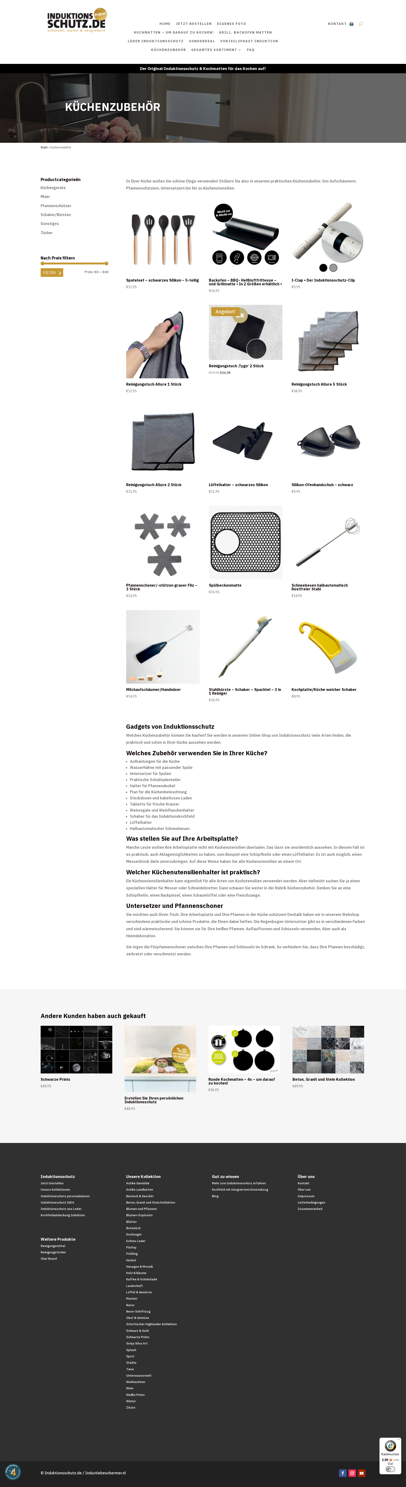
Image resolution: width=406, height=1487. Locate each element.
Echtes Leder (135, 1241)
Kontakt (337, 24)
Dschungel (133, 1234)
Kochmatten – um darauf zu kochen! (174, 32)
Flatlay (131, 1247)
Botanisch (133, 1228)
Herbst (131, 1260)
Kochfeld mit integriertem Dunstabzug (240, 1190)
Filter (49, 272)
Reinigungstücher (53, 1252)
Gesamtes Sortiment (214, 50)
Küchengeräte (53, 187)
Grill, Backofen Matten (245, 32)
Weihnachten (135, 1382)
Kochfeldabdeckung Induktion (63, 1215)
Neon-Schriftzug (138, 1311)
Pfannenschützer (56, 205)
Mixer (45, 196)
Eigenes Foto (231, 24)
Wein (129, 1388)
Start (44, 147)
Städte (131, 1363)
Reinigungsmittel (53, 1246)
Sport (130, 1356)
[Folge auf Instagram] (352, 1473)
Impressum (306, 1196)
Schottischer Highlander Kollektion (151, 1324)
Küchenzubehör (168, 50)
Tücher (47, 232)
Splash (131, 1350)
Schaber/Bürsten (56, 214)
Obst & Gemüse (137, 1318)
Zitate (130, 1408)
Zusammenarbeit (310, 1209)
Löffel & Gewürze (139, 1292)
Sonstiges (50, 223)
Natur (130, 1305)
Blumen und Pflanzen (141, 1209)
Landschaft (134, 1286)
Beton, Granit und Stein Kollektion (150, 1202)
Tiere (130, 1369)
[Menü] (398, 1440)
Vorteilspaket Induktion (249, 41)
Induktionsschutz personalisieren (65, 1196)
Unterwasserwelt (139, 1376)
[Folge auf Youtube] (361, 1473)
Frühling (132, 1254)
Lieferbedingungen (311, 1202)
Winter (131, 1401)
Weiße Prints (135, 1395)
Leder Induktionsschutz (156, 41)
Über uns (304, 1190)
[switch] (390, 1469)
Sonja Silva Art (137, 1343)
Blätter (131, 1222)
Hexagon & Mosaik (139, 1267)
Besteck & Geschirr (140, 1196)
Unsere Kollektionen (55, 1190)
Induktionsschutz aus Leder (61, 1209)
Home (165, 24)
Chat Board (49, 1259)
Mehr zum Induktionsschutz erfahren (239, 1183)
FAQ (251, 50)
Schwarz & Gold (137, 1331)
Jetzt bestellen (194, 24)
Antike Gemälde (137, 1183)
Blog (215, 1196)
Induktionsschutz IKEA (57, 1202)
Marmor (131, 1299)
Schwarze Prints (137, 1337)
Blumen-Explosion (139, 1215)
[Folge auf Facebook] (343, 1473)
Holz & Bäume (136, 1273)
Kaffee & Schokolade (141, 1279)
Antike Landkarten (139, 1190)
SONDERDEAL (202, 41)
